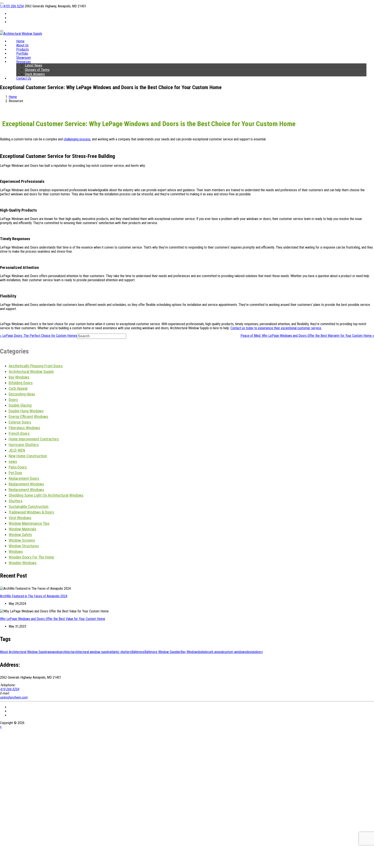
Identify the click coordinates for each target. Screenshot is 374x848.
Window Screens (22, 540)
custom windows (234, 652)
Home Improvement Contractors (34, 439)
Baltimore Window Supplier (162, 652)
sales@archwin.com (13, 697)
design (250, 652)
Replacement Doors (24, 478)
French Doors (19, 433)
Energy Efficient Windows (28, 416)
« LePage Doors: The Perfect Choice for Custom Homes (38, 336)
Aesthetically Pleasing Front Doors (36, 366)
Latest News (33, 65)
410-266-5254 (9, 689)
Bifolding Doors (21, 383)
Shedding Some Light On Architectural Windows (46, 495)
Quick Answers (35, 74)
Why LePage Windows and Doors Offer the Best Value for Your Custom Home (52, 619)
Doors (13, 399)
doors (259, 652)
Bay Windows (19, 377)
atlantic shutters (120, 652)
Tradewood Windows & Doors (31, 512)
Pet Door (15, 473)
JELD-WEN (17, 450)
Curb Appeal (18, 388)
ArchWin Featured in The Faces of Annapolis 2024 (33, 596)
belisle (203, 652)
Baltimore (137, 652)
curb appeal (215, 652)
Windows (16, 551)
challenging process (77, 139)
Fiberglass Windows (24, 428)
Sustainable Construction (28, 506)
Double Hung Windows (26, 411)
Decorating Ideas (22, 394)
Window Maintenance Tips (29, 523)
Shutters (16, 501)
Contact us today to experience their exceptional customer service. (276, 328)
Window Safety (20, 534)
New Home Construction (28, 456)
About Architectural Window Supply (24, 652)
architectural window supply (91, 652)
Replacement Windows (26, 484)
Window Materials (22, 529)
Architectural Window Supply (31, 371)
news (13, 461)
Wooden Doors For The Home (31, 557)
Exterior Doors (20, 422)
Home (13, 97)
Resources (23, 62)
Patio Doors (18, 467)
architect (66, 652)
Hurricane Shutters (24, 444)
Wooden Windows (23, 563)
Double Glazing (20, 405)
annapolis (54, 652)
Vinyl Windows (20, 518)
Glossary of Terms (37, 70)
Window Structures (24, 546)
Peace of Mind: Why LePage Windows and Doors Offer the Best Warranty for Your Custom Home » (307, 336)
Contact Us (23, 78)
